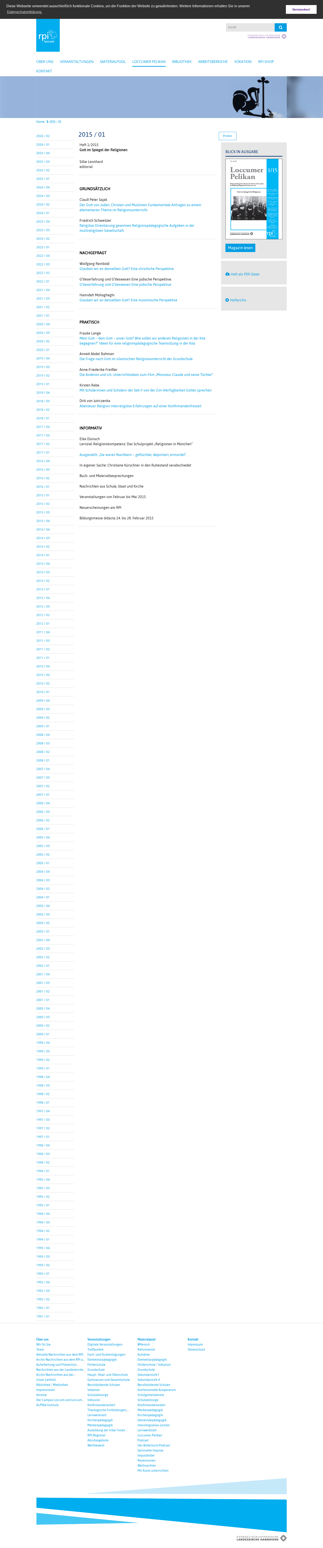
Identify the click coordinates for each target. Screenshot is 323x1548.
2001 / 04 (43, 974)
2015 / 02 (43, 504)
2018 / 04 (43, 392)
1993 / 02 (43, 1265)
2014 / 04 (43, 529)
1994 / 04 (43, 1214)
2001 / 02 (43, 991)
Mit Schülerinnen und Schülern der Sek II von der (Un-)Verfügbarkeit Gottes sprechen (146, 390)
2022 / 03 (43, 264)
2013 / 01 (43, 589)
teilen (228, 136)
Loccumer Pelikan (149, 61)
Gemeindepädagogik (152, 1420)
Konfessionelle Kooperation (157, 1390)
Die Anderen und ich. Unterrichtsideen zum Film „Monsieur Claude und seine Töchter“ (146, 375)
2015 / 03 (43, 512)
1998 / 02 (43, 1094)
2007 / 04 (43, 769)
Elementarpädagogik (102, 1359)
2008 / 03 (43, 743)
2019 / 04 (43, 358)
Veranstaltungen (77, 61)
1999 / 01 (43, 1068)
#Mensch (144, 1344)
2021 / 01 (43, 315)
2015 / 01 (55, 121)
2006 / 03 (43, 812)
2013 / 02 (43, 581)
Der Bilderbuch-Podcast (154, 1445)
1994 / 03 (43, 1222)
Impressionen (45, 1390)
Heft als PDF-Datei (245, 274)
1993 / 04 (43, 1248)
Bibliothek (182, 61)
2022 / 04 (43, 256)
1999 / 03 (43, 1051)
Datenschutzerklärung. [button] (24, 12)
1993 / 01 (43, 1273)
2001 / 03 (43, 983)
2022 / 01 (43, 281)
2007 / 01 (43, 794)
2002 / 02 (43, 957)
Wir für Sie (43, 1344)
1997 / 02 (43, 1128)
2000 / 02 (43, 1025)
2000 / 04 (43, 1008)
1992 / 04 (43, 1282)
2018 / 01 (43, 418)
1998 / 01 (43, 1102)
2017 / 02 (43, 444)
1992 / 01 (43, 1308)
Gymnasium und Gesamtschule (108, 1380)
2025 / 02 (43, 170)
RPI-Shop (266, 61)
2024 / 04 (43, 187)
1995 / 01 (43, 1205)
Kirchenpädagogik (100, 1420)
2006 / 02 (43, 820)
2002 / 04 (43, 940)
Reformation (146, 1349)
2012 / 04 (43, 598)
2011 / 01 (43, 658)
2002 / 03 (43, 948)
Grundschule (96, 1369)
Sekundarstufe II (149, 1380)
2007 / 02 (43, 786)
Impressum (195, 1344)
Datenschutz (196, 1349)
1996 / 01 (43, 1171)
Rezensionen (147, 1460)
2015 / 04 (43, 521)
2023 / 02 (43, 238)
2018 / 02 (43, 410)
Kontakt (44, 71)
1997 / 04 (43, 1111)
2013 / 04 (43, 563)
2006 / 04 (43, 803)
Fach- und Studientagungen (106, 1354)
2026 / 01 (43, 144)
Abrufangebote (98, 1440)
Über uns (44, 61)
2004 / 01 (43, 897)
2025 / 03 (43, 161)
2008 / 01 (43, 760)
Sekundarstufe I (148, 1374)
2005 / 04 (43, 837)
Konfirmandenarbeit (101, 1405)
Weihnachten (147, 1465)
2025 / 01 (43, 179)
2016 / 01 (43, 486)
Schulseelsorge (97, 1395)
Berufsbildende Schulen (103, 1385)
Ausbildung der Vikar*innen (106, 1430)
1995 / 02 (43, 1196)
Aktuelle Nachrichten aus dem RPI (59, 1354)
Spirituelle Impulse (150, 1450)
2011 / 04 (43, 632)
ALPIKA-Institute (47, 1405)
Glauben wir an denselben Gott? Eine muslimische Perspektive (128, 300)
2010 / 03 (43, 675)
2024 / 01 (43, 213)
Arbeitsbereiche (213, 61)
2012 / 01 (43, 623)
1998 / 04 (43, 1077)
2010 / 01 (43, 692)
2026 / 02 (43, 136)
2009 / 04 (43, 700)
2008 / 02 (43, 752)
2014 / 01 (43, 555)
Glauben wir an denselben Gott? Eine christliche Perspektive (127, 269)
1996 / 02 (43, 1162)
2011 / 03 (43, 640)
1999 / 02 (43, 1060)
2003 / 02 (43, 923)
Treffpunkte (95, 1349)
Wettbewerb (95, 1445)
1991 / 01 (43, 1316)
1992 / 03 (43, 1291)
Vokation (243, 61)
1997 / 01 (43, 1137)
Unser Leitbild (46, 1380)
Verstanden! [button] (301, 9)
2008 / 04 (43, 735)
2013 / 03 (43, 572)
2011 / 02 (43, 649)
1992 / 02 (43, 1299)
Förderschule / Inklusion (154, 1364)
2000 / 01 (43, 1034)
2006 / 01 (43, 829)
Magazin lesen (240, 247)
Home (40, 121)
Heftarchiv (238, 300)
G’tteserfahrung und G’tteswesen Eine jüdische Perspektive (125, 284)
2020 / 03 (43, 333)
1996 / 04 (43, 1145)
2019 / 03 (43, 367)
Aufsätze (144, 1354)
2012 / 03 (43, 606)
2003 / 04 (43, 906)
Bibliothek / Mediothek (52, 1385)
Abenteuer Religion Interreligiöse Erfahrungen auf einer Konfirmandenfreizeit (140, 406)
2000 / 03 (43, 1017)
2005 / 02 (43, 854)
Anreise (41, 1395)
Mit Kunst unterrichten (153, 1470)
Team (40, 1349)
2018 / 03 (43, 401)
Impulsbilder (146, 1455)
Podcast (143, 1440)
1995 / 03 (43, 1188)
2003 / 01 (43, 931)
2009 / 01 (43, 726)
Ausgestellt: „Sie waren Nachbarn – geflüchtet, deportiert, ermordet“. (133, 455)
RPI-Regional (96, 1435)
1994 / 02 (43, 1231)
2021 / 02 (43, 307)
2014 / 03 (43, 538)
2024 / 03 (43, 196)
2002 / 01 (43, 965)
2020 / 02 (43, 341)
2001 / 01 (43, 1000)
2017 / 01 (43, 452)
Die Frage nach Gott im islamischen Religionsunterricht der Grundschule (136, 359)
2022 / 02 (43, 273)
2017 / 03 (43, 435)
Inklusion (93, 1400)
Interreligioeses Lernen (154, 1425)
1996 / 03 (43, 1154)
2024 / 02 (43, 204)
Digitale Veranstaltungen (104, 1344)
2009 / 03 (43, 709)
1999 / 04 (43, 1042)
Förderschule (96, 1364)
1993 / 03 (43, 1256)
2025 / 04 (43, 153)
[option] (161, 97)
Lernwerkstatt (97, 1415)
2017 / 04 (43, 427)
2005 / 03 (43, 846)
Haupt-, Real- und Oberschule (107, 1374)
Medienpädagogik (100, 1425)
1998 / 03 (43, 1085)
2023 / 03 (43, 230)
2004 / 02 (43, 889)
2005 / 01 (43, 863)
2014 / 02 (43, 546)
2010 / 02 (43, 683)
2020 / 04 (43, 324)
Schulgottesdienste (151, 1395)
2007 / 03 (43, 777)
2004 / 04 (43, 871)
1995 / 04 (43, 1179)
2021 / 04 (43, 290)
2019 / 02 (43, 375)
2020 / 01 (43, 350)
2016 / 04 (43, 461)
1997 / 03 (43, 1119)
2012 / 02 (43, 615)
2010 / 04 (43, 666)
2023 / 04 (43, 221)
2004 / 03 (43, 880)
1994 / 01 (43, 1239)
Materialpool (113, 61)
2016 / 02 (43, 478)
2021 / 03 (43, 298)
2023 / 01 (43, 247)
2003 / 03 (43, 914)
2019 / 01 (43, 384)
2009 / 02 (43, 717)
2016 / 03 (43, 469)
